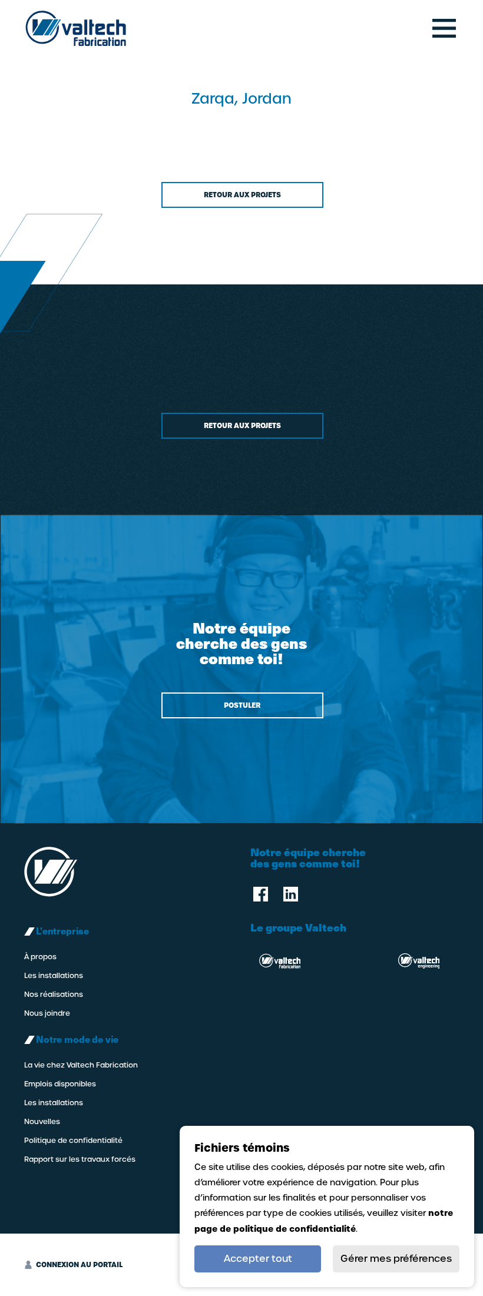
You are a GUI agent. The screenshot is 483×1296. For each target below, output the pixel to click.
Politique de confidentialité (73, 1140)
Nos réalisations (53, 994)
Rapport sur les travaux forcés (79, 1159)
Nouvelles (42, 1121)
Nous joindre (47, 1013)
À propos (40, 956)
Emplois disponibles (60, 1084)
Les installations (53, 975)
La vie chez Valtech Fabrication (81, 1065)
